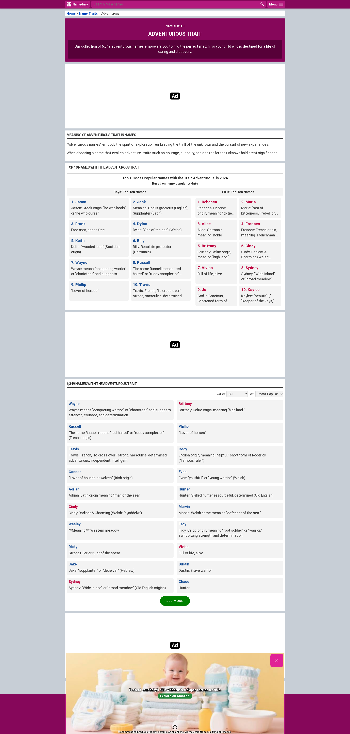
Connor (75, 472)
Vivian (184, 547)
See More (174, 601)
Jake (73, 564)
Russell (75, 426)
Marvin (184, 507)
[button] (175, 727)
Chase (184, 582)
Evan (183, 472)
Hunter (184, 489)
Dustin (184, 564)
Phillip (184, 426)
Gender (221, 394)
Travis (74, 449)
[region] (175, 96)
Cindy (73, 507)
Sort (252, 394)
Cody (183, 449)
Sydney (75, 582)
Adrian (74, 489)
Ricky (73, 547)
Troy (182, 524)
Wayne (74, 404)
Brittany (185, 404)
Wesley (75, 524)
